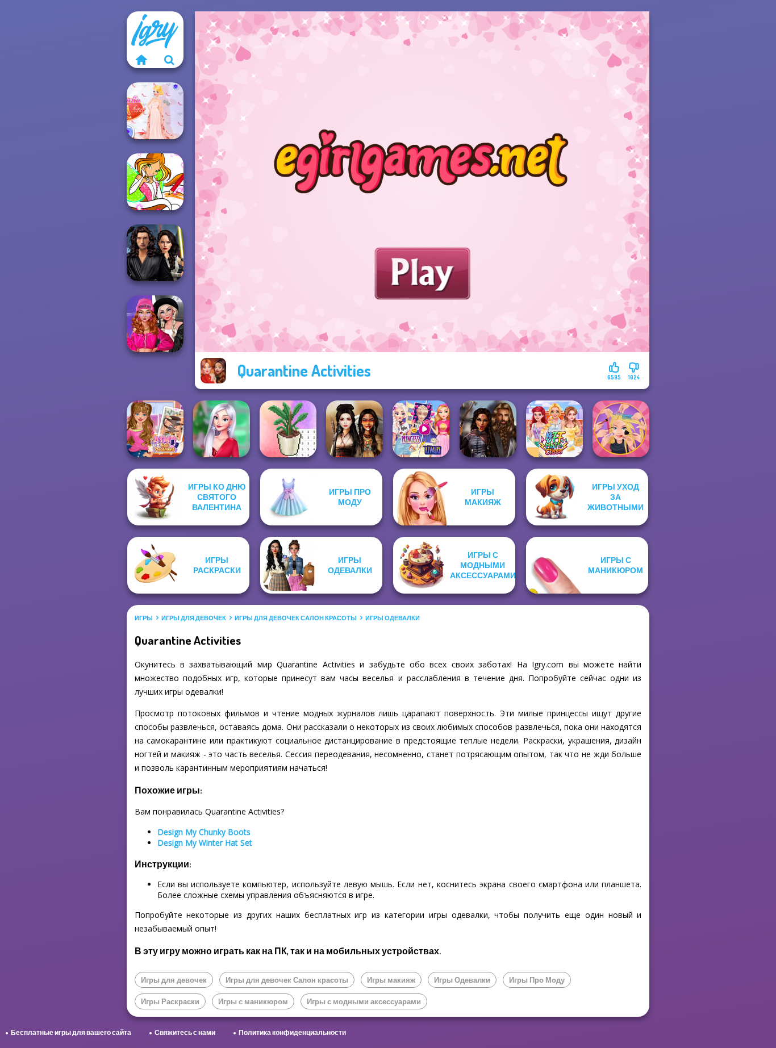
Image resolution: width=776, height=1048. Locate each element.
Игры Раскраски (170, 1001)
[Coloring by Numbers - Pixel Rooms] (288, 428)
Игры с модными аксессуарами (364, 1001)
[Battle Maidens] (354, 428)
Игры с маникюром (253, 1001)
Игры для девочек (193, 618)
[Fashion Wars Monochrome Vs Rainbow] (155, 323)
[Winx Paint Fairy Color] (155, 181)
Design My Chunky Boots (204, 831)
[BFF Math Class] (554, 428)
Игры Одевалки (392, 618)
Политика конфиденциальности (292, 1032)
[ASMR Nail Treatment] (155, 428)
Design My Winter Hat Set (204, 842)
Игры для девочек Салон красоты (296, 618)
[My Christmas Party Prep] (221, 428)
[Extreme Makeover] (621, 428)
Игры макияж (391, 979)
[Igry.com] (141, 59)
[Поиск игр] (169, 59)
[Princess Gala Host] (155, 110)
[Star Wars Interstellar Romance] (155, 252)
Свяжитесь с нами (185, 1032)
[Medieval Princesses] (488, 428)
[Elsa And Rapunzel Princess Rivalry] (421, 428)
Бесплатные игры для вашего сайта (71, 1032)
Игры (144, 618)
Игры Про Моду (537, 979)
